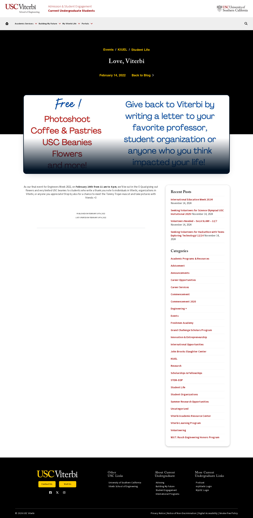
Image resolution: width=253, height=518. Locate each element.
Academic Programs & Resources (190, 259)
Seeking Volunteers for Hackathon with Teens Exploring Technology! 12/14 (197, 233)
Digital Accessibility (208, 513)
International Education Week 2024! (192, 199)
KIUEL (174, 359)
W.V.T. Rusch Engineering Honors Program (195, 437)
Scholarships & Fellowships (186, 373)
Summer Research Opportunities (190, 402)
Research (176, 366)
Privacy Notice (158, 513)
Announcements (180, 273)
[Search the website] (246, 23)
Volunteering (178, 430)
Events (175, 316)
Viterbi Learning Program (186, 423)
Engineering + (179, 309)
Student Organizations (184, 394)
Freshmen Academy (182, 323)
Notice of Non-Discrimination (182, 513)
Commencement (180, 294)
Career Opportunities (183, 280)
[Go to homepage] (7, 23)
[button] (26, 24)
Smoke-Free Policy (228, 513)
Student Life (178, 387)
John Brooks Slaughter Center (188, 351)
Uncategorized (180, 409)
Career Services (180, 287)
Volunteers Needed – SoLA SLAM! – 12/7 (194, 221)
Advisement (178, 266)
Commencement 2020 (183, 301)
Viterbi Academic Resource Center (191, 416)
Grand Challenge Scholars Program (191, 330)
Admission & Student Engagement (71, 8)
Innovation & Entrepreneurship (189, 337)
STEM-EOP (177, 380)
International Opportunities (187, 344)
